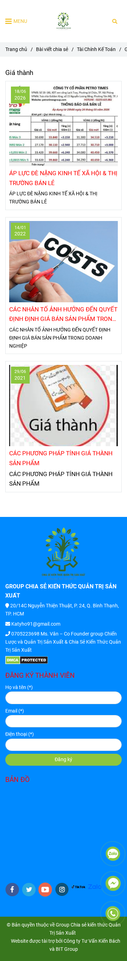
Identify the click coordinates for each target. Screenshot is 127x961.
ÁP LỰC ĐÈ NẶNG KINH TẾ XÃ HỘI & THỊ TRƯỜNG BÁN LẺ (63, 178)
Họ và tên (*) (19, 687)
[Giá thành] (63, 21)
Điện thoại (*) (19, 734)
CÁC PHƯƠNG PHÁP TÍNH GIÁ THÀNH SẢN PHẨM (61, 458)
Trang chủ (16, 49)
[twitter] (29, 890)
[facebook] (12, 890)
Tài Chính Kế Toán (96, 49)
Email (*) (14, 711)
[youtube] (45, 890)
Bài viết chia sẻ (52, 49)
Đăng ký (63, 760)
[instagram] (62, 889)
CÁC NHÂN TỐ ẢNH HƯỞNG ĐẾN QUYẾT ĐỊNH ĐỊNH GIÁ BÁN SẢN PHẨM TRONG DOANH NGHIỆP (63, 315)
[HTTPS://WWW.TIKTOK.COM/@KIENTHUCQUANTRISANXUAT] (78, 887)
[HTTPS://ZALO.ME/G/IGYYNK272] (95, 887)
